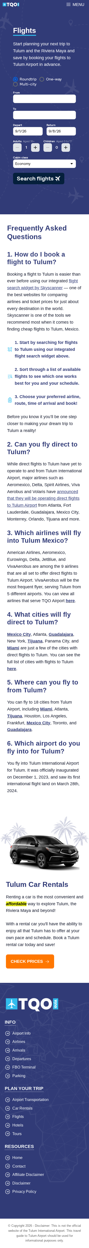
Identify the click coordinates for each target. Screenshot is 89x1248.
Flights (18, 1117)
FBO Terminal (24, 1067)
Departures (21, 1059)
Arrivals (18, 1050)
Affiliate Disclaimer (28, 1175)
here (70, 600)
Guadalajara (61, 634)
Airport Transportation (30, 1100)
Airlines (18, 1042)
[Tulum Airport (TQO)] (10, 5)
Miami (13, 648)
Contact (18, 1166)
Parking (18, 1076)
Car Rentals (22, 1108)
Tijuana (35, 641)
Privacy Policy (24, 1192)
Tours (17, 1134)
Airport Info (21, 1033)
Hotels (17, 1125)
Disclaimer (21, 1183)
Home (17, 1158)
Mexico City (19, 634)
